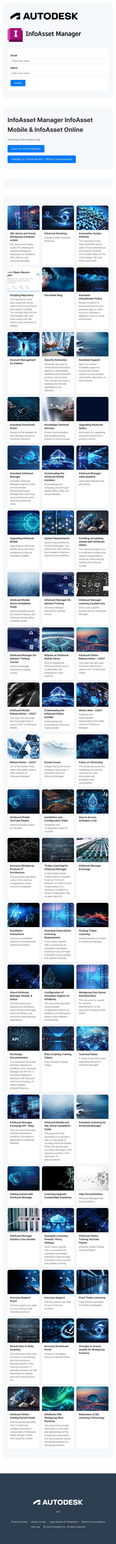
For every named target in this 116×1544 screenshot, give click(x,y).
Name (14, 67)
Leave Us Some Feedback (26, 148)
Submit (18, 83)
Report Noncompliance (93, 1521)
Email (14, 55)
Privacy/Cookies (19, 1521)
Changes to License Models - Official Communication (41, 159)
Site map (35, 1526)
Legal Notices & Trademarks (64, 1521)
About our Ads (38, 1521)
